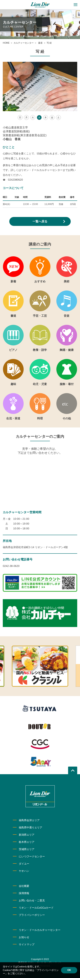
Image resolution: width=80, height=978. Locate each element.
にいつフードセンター (32, 856)
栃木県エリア (26, 841)
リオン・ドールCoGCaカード (36, 907)
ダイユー (24, 863)
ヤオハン (24, 870)
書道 (40, 43)
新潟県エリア (26, 834)
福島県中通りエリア (30, 827)
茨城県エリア (26, 849)
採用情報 (24, 893)
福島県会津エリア (29, 820)
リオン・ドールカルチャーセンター (39, 929)
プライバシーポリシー (32, 914)
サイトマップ (26, 944)
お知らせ (24, 937)
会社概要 (24, 885)
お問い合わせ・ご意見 (32, 900)
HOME (6, 43)
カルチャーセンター (24, 43)
